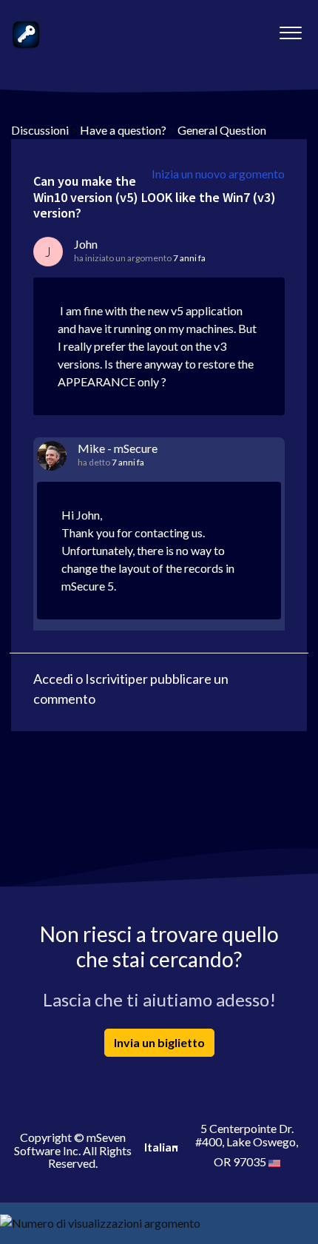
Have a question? (123, 130)
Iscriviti (106, 678)
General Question (221, 130)
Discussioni (40, 130)
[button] (290, 29)
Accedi (53, 678)
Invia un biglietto (159, 1042)
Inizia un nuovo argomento (218, 174)
